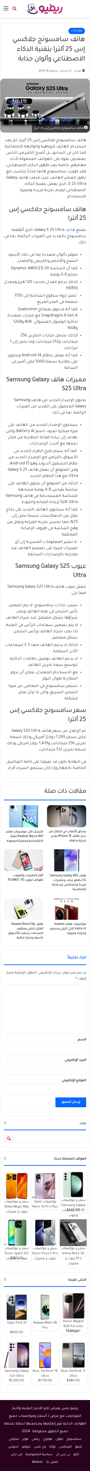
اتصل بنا (52, 1462)
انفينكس (65, 1447)
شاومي (14, 1439)
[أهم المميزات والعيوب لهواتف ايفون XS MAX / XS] (23, 860)
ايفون (59, 1439)
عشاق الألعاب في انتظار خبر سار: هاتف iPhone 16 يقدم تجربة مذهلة (67, 836)
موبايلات (76, 30)
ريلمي (36, 1439)
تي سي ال (63, 1454)
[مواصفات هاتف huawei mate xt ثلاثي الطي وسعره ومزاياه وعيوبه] (66, 909)
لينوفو (26, 1447)
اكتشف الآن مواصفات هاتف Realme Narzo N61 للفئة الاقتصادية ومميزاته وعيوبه (24, 836)
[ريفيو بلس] (45, 9)
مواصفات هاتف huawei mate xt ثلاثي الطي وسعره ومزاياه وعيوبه (68, 929)
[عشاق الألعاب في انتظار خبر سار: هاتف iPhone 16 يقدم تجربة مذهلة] (66, 816)
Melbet (37, 1462)
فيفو (78, 1447)
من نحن (16, 1454)
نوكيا (52, 1447)
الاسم (82, 1040)
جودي (77, 71)
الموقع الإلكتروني (74, 1080)
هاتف (70, 230)
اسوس (13, 1447)
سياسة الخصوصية (39, 1454)
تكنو (76, 1454)
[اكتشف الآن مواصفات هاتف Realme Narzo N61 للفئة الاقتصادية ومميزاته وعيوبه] (23, 816)
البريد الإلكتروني (75, 1060)
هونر (25, 1439)
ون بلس (40, 1447)
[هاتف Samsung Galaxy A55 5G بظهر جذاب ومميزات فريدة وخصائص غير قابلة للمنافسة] (66, 860)
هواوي (47, 1439)
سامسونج (73, 1439)
